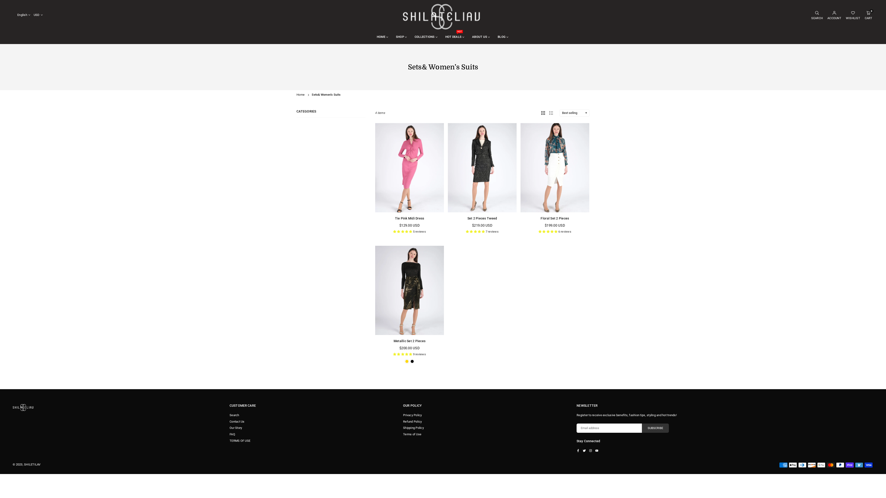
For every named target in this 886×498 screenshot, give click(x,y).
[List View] (551, 113)
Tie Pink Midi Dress (409, 218)
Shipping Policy (413, 428)
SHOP (400, 37)
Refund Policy (412, 421)
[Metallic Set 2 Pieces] (409, 290)
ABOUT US (479, 37)
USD (37, 15)
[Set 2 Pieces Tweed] (482, 167)
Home (300, 94)
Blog (502, 37)
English (22, 15)
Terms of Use (412, 434)
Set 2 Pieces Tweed (482, 218)
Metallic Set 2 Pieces (409, 341)
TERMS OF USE (240, 440)
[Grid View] (543, 113)
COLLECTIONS (425, 37)
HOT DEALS (453, 34)
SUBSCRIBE (655, 428)
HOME (381, 37)
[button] (868, 15)
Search (234, 415)
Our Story (236, 428)
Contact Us (237, 421)
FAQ (232, 434)
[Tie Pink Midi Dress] (409, 167)
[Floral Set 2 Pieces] (555, 167)
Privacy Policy (412, 415)
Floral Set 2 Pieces (555, 218)
